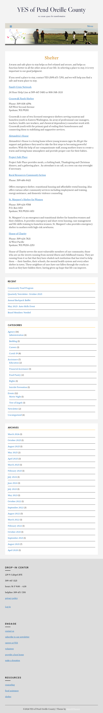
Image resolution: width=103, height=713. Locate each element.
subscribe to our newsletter (17, 637)
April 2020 (13, 550)
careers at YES (11, 643)
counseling (10, 685)
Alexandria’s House (19, 136)
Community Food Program (20, 288)
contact (8, 631)
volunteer (9, 649)
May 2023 (12, 495)
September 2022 (15, 507)
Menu (90, 26)
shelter (8, 697)
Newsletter (13, 409)
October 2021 (14, 532)
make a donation (12, 660)
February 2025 (15, 471)
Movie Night (15, 396)
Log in (8, 607)
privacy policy (11, 598)
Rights (12, 381)
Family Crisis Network (20, 87)
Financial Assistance (18, 369)
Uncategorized (15, 415)
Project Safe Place (18, 157)
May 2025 (12, 452)
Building (13, 341)
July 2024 (12, 477)
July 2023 (12, 489)
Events (11, 393)
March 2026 (13, 434)
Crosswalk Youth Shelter (21, 98)
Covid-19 (13, 353)
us (13, 631)
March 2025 (13, 464)
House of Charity (17, 233)
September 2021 (15, 538)
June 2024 (12, 483)
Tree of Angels (16, 402)
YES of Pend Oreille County (51, 10)
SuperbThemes (73, 709)
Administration (16, 335)
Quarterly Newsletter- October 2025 (25, 294)
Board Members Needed (19, 312)
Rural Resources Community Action (27, 175)
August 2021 (13, 544)
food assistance (12, 691)
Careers (12, 347)
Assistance (13, 359)
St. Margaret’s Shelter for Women (26, 199)
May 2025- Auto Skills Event (21, 306)
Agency (11, 332)
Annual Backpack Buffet (19, 300)
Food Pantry (15, 375)
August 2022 (14, 513)
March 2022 (13, 519)
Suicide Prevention (18, 387)
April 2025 (13, 458)
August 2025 (14, 446)
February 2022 (15, 526)
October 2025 (14, 440)
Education (14, 362)
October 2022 (14, 501)
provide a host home (14, 655)
